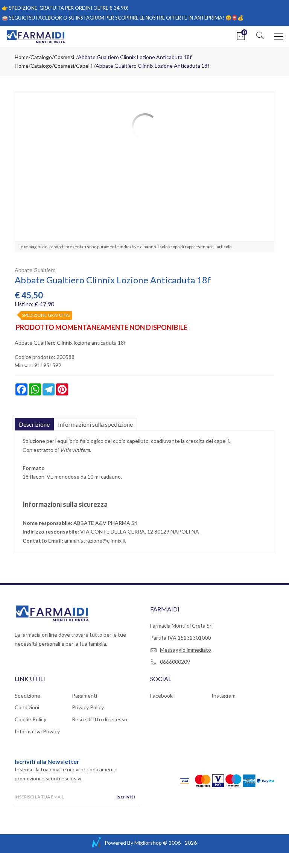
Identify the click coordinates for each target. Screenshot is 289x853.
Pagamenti (84, 695)
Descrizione (34, 424)
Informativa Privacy (37, 731)
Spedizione (27, 695)
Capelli (84, 65)
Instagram (223, 695)
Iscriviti (125, 796)
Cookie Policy (30, 719)
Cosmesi (64, 57)
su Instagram (86, 18)
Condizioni (27, 707)
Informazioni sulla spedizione (95, 424)
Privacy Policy (88, 707)
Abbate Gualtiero (35, 270)
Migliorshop (148, 842)
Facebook (161, 695)
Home (22, 57)
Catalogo (41, 57)
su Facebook (45, 18)
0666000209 (175, 661)
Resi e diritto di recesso (99, 719)
